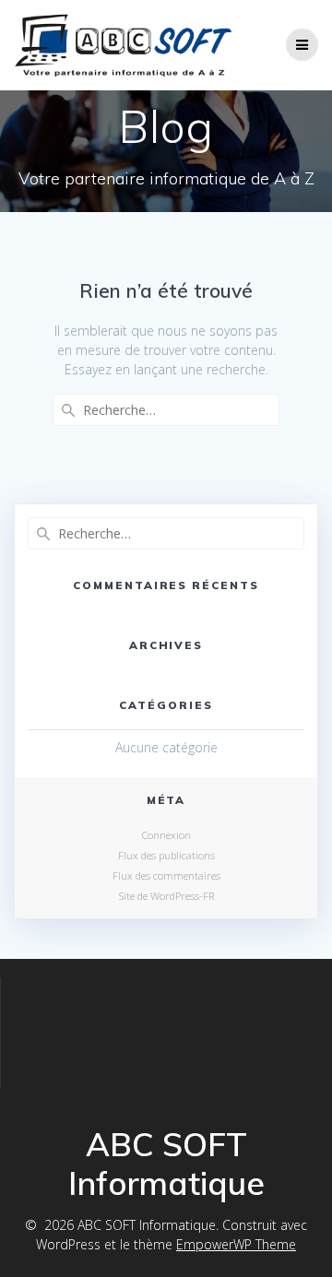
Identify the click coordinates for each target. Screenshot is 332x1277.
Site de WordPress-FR (166, 896)
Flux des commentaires (166, 875)
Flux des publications (166, 855)
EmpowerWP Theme (236, 1244)
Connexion (166, 835)
